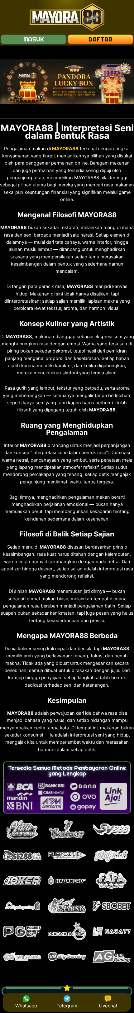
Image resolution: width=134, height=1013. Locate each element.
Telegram (66, 1006)
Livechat (108, 1006)
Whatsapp (26, 1006)
